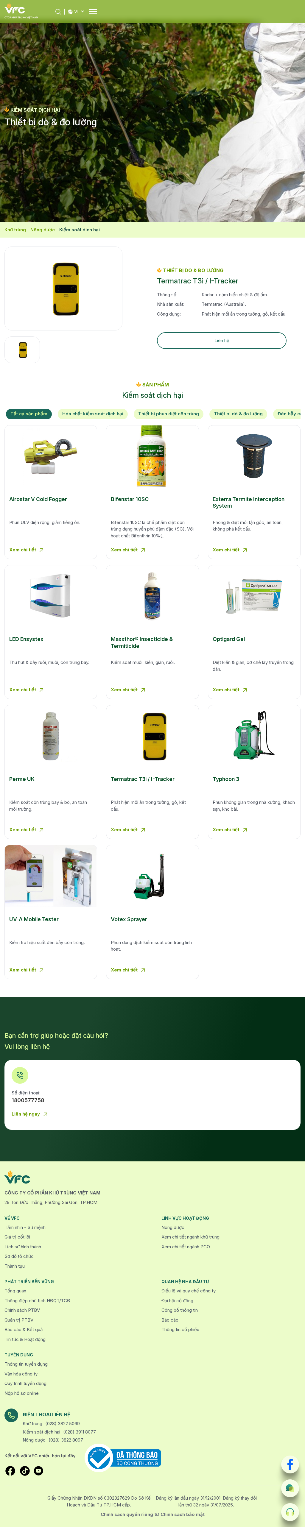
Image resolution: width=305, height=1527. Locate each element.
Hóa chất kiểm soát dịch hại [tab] (92, 414)
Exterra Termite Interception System (248, 502)
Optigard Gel (229, 639)
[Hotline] (290, 1512)
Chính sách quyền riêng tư (130, 1514)
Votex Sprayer (129, 919)
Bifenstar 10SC (130, 499)
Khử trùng (15, 230)
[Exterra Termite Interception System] (254, 456)
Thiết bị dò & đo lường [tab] (238, 414)
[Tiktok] (25, 1471)
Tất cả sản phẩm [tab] (28, 414)
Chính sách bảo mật (183, 1514)
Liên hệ (221, 340)
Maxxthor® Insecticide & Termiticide (142, 642)
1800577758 (28, 1100)
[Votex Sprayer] (152, 876)
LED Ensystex (26, 639)
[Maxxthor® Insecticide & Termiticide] (152, 596)
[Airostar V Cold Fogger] (51, 456)
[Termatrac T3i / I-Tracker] (152, 736)
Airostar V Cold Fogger (38, 499)
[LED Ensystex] (51, 596)
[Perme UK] (51, 736)
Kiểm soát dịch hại (79, 230)
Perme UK (22, 779)
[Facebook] (290, 1464)
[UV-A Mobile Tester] (51, 876)
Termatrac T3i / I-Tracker (143, 779)
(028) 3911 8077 (79, 1432)
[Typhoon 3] (254, 736)
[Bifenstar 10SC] (152, 456)
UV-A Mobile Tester (34, 919)
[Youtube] (38, 1471)
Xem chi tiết (23, 550)
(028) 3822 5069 (62, 1423)
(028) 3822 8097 (66, 1440)
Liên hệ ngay (26, 1114)
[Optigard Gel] (254, 596)
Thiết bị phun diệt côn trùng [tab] (168, 414)
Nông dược (42, 230)
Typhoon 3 (226, 779)
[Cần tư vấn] (290, 1488)
